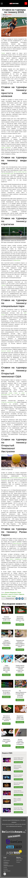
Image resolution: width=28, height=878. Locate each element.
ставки (9, 596)
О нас (5, 858)
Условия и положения (6, 863)
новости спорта (13, 594)
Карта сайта (19, 860)
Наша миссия (7, 860)
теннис (13, 596)
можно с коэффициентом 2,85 (18, 559)
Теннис (3, 53)
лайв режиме (17, 260)
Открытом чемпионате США (8, 402)
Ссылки (5, 867)
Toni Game (8, 14)
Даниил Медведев (11, 592)
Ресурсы (18, 862)
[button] (17, 598)
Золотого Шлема (6, 351)
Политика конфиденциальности (8, 865)
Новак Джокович (6, 147)
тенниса (3, 285)
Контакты (6, 869)
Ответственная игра (7, 871)
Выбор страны (19, 858)
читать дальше (6, 623)
